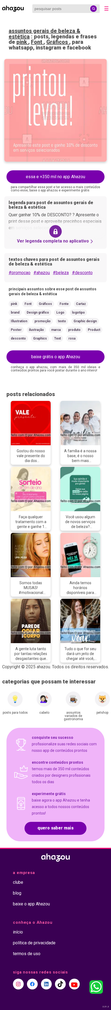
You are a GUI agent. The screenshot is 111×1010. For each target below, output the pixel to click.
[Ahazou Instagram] (18, 984)
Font (37, 42)
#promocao (19, 272)
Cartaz (81, 304)
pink (22, 42)
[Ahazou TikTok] (60, 984)
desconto (18, 338)
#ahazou (41, 272)
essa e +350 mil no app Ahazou (55, 176)
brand (15, 312)
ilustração (36, 330)
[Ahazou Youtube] (74, 984)
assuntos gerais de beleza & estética (44, 34)
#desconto (82, 272)
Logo (60, 312)
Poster (16, 330)
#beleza (61, 272)
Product (94, 330)
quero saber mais (55, 827)
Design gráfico (38, 312)
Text (57, 338)
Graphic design (85, 321)
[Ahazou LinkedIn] (46, 984)
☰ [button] (106, 8)
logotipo (78, 312)
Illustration (19, 321)
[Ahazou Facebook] (32, 984)
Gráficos (57, 42)
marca (56, 330)
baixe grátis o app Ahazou (55, 356)
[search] (93, 8)
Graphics (40, 338)
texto (62, 321)
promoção (42, 321)
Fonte (64, 304)
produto (74, 330)
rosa (71, 338)
